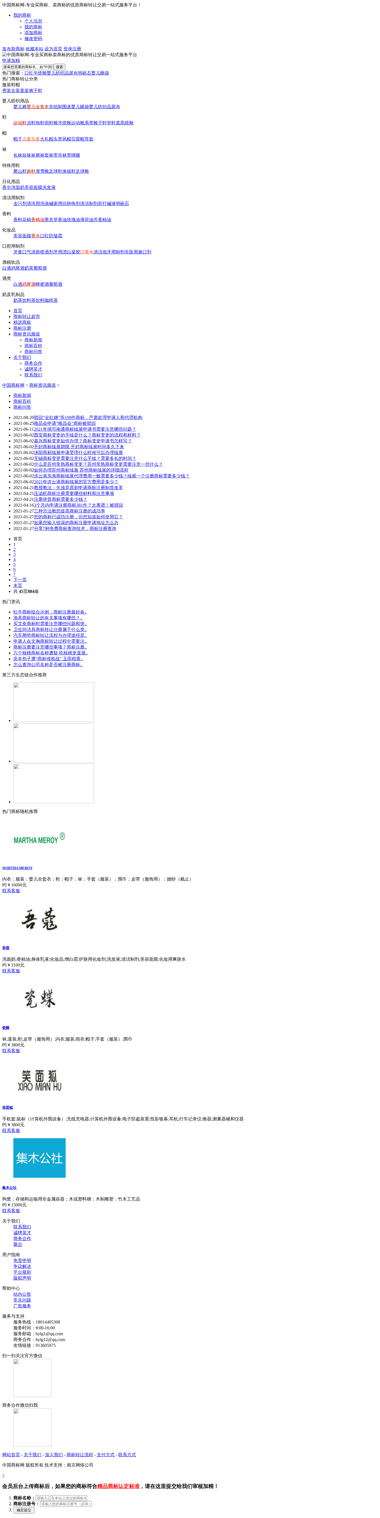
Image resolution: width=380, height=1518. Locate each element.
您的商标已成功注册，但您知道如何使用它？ (78, 516)
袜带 (53, 155)
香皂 (6, 187)
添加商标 (33, 32)
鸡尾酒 (17, 268)
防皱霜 (55, 235)
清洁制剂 (89, 203)
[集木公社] (39, 1176)
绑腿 (75, 155)
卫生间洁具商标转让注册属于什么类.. (50, 629)
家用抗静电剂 (66, 203)
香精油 (38, 219)
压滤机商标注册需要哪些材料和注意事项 (74, 493)
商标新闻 (33, 339)
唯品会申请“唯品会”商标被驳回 (65, 423)
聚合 (17, 1244)
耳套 (89, 139)
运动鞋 (20, 122)
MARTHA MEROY (17, 868)
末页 (17, 585)
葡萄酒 (40, 268)
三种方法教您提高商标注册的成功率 (69, 511)
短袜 (26, 155)
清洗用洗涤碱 (40, 203)
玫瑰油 (73, 219)
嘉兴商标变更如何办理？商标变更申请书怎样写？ (83, 440)
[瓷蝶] (39, 1016)
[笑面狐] (39, 1096)
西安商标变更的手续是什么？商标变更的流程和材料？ (87, 435)
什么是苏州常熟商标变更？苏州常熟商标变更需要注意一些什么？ (98, 464)
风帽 (66, 139)
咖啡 (49, 300)
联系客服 (11, 890)
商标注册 (22, 328)
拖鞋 (40, 122)
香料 (17, 219)
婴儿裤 (20, 106)
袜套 (44, 155)
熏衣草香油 (56, 219)
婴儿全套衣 (38, 106)
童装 (24, 90)
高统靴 (127, 122)
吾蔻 (5, 948)
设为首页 (53, 48)
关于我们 (22, 357)
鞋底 (115, 122)
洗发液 (49, 187)
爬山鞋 (20, 171)
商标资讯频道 (26, 334)
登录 (67, 48)
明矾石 (84, 73)
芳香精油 (102, 219)
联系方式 (127, 1454)
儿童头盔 (31, 139)
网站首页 (11, 1454)
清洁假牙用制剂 (109, 252)
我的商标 (22, 15)
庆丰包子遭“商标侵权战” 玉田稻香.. (48, 658)
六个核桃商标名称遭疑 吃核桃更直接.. (50, 652)
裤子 (33, 90)
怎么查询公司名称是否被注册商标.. (47, 664)
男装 (6, 90)
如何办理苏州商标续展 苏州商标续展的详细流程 (81, 470)
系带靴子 (93, 122)
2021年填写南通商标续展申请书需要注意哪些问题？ (85, 429)
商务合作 (33, 363)
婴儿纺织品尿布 (62, 73)
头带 (57, 139)
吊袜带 (64, 155)
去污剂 (20, 203)
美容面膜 (33, 187)
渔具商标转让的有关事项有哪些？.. (47, 617)
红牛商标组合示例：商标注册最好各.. (50, 612)
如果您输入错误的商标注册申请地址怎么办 (76, 522)
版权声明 (22, 1278)
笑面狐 (7, 1107)
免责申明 (22, 1260)
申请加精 (11, 60)
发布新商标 (13, 48)
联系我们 (33, 375)
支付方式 (106, 1454)
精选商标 (22, 322)
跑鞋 (31, 171)
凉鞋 (31, 122)
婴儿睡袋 (100, 73)
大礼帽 (46, 139)
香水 (35, 235)
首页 (17, 310)
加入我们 (54, 1454)
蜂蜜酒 (42, 284)
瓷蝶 (5, 1028)
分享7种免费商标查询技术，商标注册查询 (75, 528)
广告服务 (22, 1305)
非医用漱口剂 (138, 252)
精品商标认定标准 (118, 1486)
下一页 (20, 579)
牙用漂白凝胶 (66, 252)
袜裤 (35, 155)
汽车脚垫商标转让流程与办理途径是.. (50, 635)
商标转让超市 (26, 316)
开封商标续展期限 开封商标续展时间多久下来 (79, 446)
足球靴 (82, 171)
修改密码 (33, 38)
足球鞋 (55, 171)
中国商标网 (13, 385)
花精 (26, 219)
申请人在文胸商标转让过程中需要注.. (50, 641)
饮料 (26, 300)
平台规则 (22, 1272)
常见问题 (22, 1300)
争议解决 (22, 1266)
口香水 (86, 252)
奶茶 (28, 268)
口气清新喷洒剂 (37, 252)
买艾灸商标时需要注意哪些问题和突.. (50, 623)
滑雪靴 (42, 171)
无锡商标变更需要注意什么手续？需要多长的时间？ (85, 458)
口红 (28, 73)
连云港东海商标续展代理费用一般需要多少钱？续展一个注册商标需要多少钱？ (112, 476)
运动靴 (78, 122)
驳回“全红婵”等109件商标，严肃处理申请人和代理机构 (88, 417)
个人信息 (33, 21)
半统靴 (40, 73)
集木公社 (9, 1188)
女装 (15, 90)
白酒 (6, 268)
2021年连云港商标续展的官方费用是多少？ (76, 481)
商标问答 (33, 351)
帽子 (17, 139)
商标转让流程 (79, 1454)
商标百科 (33, 345)
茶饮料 (38, 300)
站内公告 (22, 1294)
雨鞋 (49, 122)
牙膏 (17, 252)
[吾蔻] (39, 936)
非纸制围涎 (60, 106)
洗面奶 (17, 187)
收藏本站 (34, 48)
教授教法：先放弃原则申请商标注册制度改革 (78, 487)
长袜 (17, 155)
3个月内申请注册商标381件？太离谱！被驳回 (78, 505)
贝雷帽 (78, 139)
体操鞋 (69, 171)
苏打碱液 (107, 203)
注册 (76, 48)
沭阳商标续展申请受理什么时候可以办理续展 (78, 452)
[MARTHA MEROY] (39, 857)
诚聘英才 (33, 369)
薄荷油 (86, 219)
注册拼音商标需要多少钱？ (60, 499)
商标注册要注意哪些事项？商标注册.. (50, 647)
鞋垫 (106, 122)
